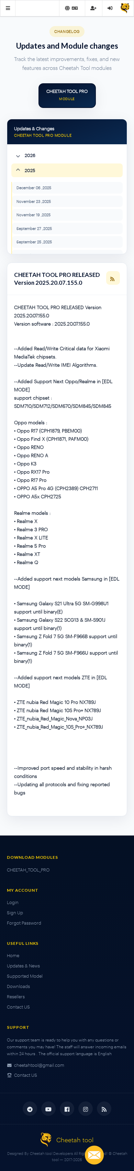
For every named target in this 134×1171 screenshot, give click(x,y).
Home (13, 955)
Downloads (18, 986)
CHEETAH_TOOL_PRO (28, 869)
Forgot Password (24, 922)
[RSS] (113, 278)
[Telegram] (30, 1108)
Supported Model (25, 976)
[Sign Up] (93, 8)
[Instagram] (85, 1108)
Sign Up (15, 912)
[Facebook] (67, 1108)
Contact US (18, 1006)
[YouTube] (48, 1108)
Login (13, 902)
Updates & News (23, 965)
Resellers (16, 996)
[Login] (110, 8)
